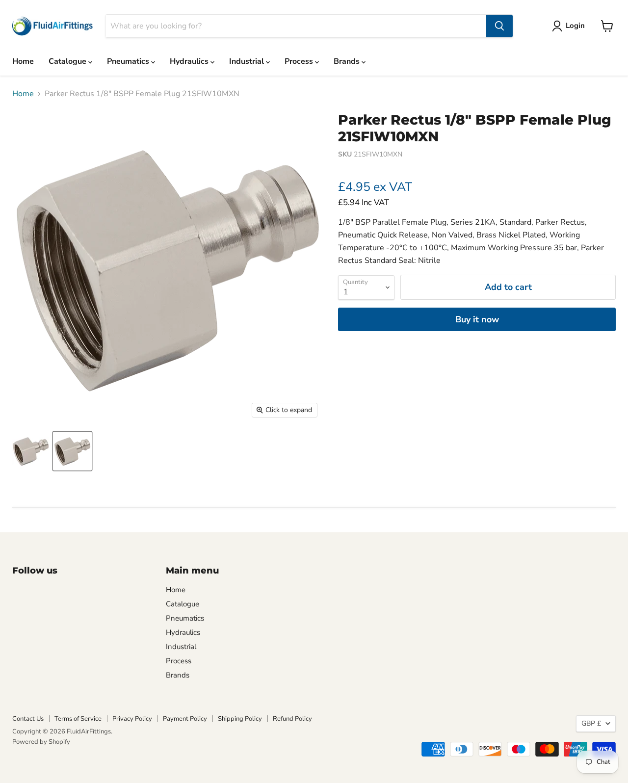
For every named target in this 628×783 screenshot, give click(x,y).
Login (575, 25)
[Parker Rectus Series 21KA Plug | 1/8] (30, 451)
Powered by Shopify (41, 741)
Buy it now (477, 319)
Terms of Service (78, 718)
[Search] (499, 26)
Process (300, 61)
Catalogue (68, 61)
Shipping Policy (240, 718)
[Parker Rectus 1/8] (72, 451)
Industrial (247, 61)
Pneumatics (129, 61)
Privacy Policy (132, 718)
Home (23, 61)
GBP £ (591, 723)
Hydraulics (190, 61)
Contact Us (28, 718)
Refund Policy (292, 718)
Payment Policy (185, 718)
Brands (348, 61)
